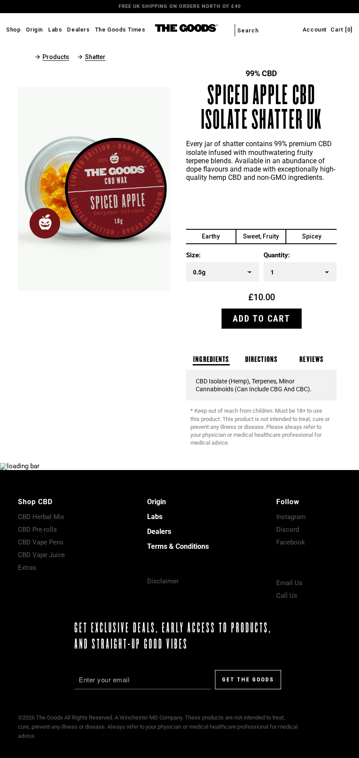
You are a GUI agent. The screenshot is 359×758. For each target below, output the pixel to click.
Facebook (290, 542)
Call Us (286, 596)
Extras (27, 568)
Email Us (289, 583)
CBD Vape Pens (40, 542)
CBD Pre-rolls (37, 529)
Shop (13, 29)
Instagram (291, 517)
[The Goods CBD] (179, 29)
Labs (55, 29)
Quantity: (277, 255)
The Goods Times (120, 29)
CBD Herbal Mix (41, 517)
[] (341, 29)
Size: (193, 255)
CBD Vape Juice (41, 555)
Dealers (78, 29)
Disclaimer (163, 581)
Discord (287, 529)
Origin (34, 29)
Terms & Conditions (178, 546)
